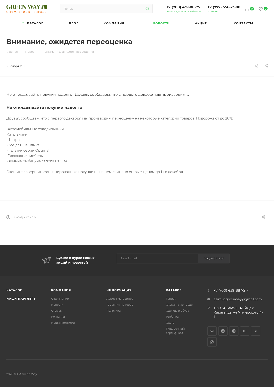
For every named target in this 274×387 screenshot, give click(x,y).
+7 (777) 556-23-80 (223, 7)
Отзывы (56, 310)
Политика (113, 310)
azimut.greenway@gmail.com (238, 299)
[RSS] (256, 66)
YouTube (244, 331)
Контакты (58, 316)
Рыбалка (172, 316)
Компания (61, 290)
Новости (57, 304)
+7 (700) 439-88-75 (183, 7)
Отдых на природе (179, 304)
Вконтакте (212, 331)
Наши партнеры (21, 298)
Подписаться (214, 258)
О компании (60, 298)
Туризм (171, 298)
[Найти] (147, 8)
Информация (118, 290)
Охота (170, 322)
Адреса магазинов (119, 298)
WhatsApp (212, 342)
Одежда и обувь (177, 310)
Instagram (233, 331)
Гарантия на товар (119, 304)
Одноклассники (255, 331)
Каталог (14, 290)
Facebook (223, 331)
